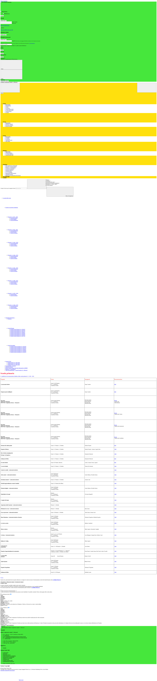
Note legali (5, 653)
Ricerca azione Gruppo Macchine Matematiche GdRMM (16, 368)
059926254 (7, 635)
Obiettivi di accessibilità (7, 658)
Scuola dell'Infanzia (14, 220)
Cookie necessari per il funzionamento (8, 590)
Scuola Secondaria (13, 218)
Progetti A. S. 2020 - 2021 (13, 280)
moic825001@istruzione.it (16, 636)
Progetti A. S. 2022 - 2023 (13, 255)
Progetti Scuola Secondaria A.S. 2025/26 (18, 346)
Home (48, 179)
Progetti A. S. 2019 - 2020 (13, 293)
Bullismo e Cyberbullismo (10, 369)
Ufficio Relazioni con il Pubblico (9, 655)
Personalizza (3, 582)
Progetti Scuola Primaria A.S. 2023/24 (17, 330)
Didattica (48, 180)
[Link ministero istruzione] (5, 2)
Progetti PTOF (8, 361)
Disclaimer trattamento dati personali (7, 670)
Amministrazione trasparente (8, 661)
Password (14, 23)
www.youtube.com (4, 607)
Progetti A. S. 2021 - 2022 (52, 184)
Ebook (115, 400)
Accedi (2, 15)
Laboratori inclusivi (9, 367)
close (2, 93)
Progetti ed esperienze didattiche (53, 183)
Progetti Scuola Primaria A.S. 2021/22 (17, 331)
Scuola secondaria (13, 245)
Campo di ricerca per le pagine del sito (7, 188)
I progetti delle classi (50, 182)
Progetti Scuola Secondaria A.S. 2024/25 (18, 347)
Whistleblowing (6, 659)
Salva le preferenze (10, 625)
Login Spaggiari (32, 43)
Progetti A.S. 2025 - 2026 (13, 216)
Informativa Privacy (7, 654)
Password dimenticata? (4, 25)
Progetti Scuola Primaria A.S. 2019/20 (17, 333)
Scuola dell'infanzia (14, 243)
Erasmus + (10, 318)
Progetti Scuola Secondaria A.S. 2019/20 (18, 350)
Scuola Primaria (13, 219)
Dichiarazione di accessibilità (8, 657)
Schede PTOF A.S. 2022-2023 (14, 363)
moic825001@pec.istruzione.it (16, 637)
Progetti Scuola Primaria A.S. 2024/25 (17, 329)
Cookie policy (5, 652)
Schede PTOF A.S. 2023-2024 (14, 362)
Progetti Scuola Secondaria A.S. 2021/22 (18, 348)
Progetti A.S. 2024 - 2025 (13, 229)
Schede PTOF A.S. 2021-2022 (14, 364)
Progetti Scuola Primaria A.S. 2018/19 (17, 334)
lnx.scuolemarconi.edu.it (5, 594)
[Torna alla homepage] (78, 82)
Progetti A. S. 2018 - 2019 (13, 305)
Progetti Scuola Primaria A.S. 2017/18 (17, 336)
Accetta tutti (19, 582)
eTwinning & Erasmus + (10, 317)
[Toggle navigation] (10, 88)
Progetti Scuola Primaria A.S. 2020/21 (17, 332)
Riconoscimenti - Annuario (10, 365)
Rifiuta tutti (10, 582)
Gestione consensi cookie (8, 660)
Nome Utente (14, 21)
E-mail (13, 40)
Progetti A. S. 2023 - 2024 (13, 242)
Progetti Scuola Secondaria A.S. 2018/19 (18, 352)
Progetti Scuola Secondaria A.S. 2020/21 (18, 349)
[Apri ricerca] (147, 88)
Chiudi (2, 50)
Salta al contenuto (3, 1)
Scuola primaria (13, 244)
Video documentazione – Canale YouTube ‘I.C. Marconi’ (16, 370)
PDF (115, 384)
